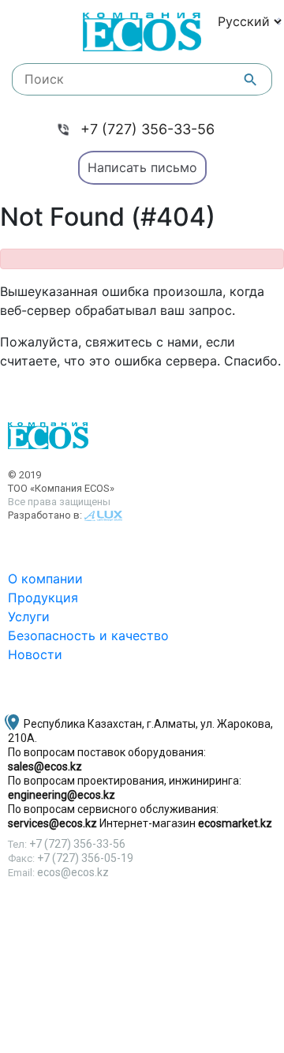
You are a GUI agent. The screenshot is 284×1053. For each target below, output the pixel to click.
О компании (45, 578)
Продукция (43, 597)
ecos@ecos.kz (73, 872)
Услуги (29, 616)
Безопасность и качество (88, 635)
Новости (35, 654)
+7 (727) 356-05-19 (85, 858)
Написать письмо (142, 167)
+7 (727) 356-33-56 (147, 129)
